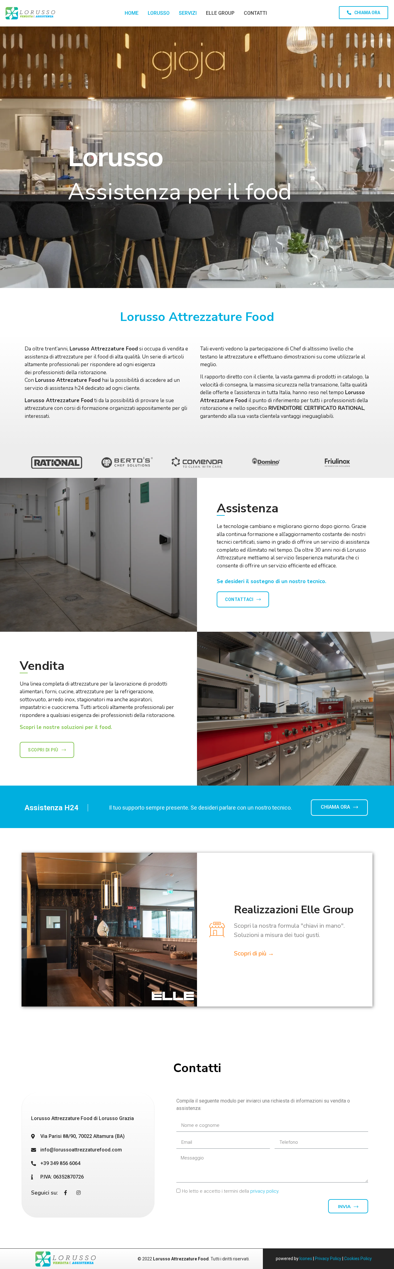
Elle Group (220, 13)
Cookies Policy (358, 1258)
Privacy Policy (328, 1258)
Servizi (188, 13)
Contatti (255, 13)
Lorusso (159, 13)
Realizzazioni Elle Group (294, 910)
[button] (363, 12)
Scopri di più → (254, 953)
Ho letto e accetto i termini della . (230, 1191)
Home (132, 13)
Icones (306, 1258)
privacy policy (264, 1191)
